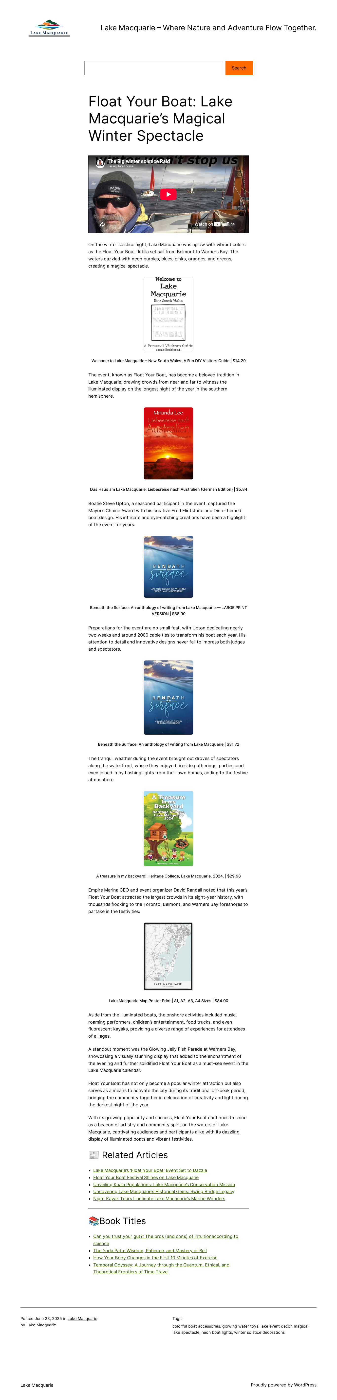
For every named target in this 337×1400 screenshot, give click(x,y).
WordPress (305, 1384)
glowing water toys (240, 1326)
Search (239, 67)
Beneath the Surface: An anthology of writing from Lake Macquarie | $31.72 (168, 744)
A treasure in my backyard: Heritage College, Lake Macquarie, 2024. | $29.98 (168, 876)
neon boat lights (217, 1332)
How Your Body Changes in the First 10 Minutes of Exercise (155, 1257)
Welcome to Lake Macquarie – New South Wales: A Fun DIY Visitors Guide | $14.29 (169, 360)
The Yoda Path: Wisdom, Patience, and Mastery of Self (150, 1250)
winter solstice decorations (259, 1332)
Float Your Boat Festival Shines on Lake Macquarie (146, 1177)
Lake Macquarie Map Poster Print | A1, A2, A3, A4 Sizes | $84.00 (168, 1000)
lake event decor (276, 1326)
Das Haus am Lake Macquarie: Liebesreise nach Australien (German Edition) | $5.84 (168, 489)
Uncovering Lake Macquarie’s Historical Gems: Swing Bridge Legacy (163, 1191)
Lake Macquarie (82, 1318)
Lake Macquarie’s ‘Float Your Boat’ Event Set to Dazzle (150, 1170)
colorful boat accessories (196, 1326)
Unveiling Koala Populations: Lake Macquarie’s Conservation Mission (164, 1184)
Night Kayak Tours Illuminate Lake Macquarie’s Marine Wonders (159, 1198)
